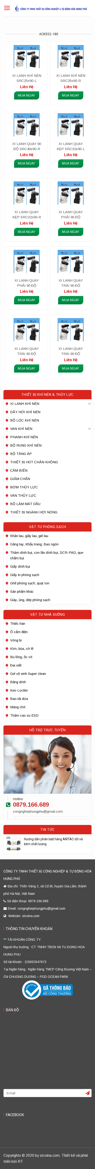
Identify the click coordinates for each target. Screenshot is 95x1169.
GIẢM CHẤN (20, 479)
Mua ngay (26, 95)
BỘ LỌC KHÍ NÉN (24, 420)
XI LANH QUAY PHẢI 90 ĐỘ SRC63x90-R (27, 283)
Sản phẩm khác (22, 591)
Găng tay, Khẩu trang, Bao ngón (34, 544)
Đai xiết (15, 665)
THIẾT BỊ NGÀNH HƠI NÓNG (33, 512)
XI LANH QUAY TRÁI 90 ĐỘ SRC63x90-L (71, 351)
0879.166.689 (31, 804)
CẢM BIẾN (18, 470)
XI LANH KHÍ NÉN (24, 404)
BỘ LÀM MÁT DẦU (25, 504)
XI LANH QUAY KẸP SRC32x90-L (71, 146)
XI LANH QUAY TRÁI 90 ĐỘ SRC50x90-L (27, 351)
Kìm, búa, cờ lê (21, 649)
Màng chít (17, 707)
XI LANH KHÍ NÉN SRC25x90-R (70, 78)
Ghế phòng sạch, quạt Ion (29, 583)
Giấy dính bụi (20, 566)
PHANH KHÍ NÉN (24, 437)
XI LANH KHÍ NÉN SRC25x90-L (26, 78)
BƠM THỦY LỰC (24, 487)
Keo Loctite (19, 690)
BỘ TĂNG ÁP (21, 454)
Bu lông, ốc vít (21, 657)
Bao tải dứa (19, 699)
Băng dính (18, 682)
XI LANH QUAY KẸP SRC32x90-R (26, 214)
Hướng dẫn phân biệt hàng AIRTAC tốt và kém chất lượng (53, 841)
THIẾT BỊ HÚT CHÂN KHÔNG (34, 462)
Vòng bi (16, 640)
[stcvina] (51, 8)
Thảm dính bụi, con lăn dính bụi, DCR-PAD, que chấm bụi (46, 555)
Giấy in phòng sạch (24, 575)
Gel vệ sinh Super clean (28, 674)
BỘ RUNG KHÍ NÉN (26, 445)
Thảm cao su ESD (24, 715)
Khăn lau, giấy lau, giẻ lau (29, 536)
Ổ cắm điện (19, 632)
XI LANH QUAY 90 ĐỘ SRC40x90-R (26, 146)
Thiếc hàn (17, 623)
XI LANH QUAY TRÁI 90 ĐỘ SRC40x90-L (71, 283)
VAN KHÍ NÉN (21, 429)
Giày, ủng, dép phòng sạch (30, 600)
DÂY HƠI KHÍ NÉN (25, 412)
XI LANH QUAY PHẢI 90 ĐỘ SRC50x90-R (71, 215)
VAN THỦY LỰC (23, 495)
